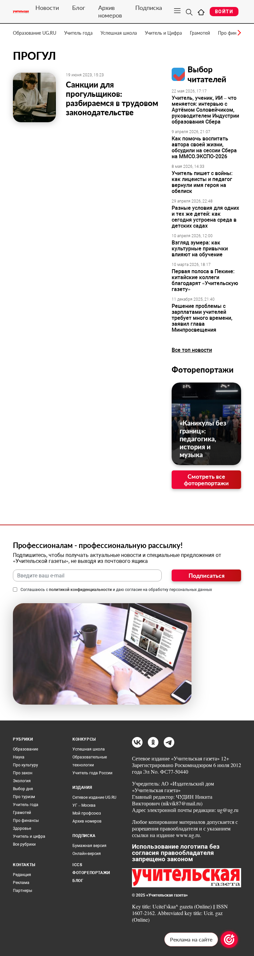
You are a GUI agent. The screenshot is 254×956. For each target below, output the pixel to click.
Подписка (148, 7)
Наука (18, 757)
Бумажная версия (89, 845)
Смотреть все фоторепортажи (206, 480)
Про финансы (26, 820)
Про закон (22, 773)
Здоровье (22, 828)
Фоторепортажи (202, 369)
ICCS (77, 865)
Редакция (22, 874)
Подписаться (207, 575)
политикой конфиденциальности (80, 589)
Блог (78, 7)
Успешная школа (119, 33)
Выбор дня (23, 789)
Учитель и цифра (29, 836)
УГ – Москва (84, 805)
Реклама (21, 882)
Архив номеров (110, 11)
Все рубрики (24, 844)
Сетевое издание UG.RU (94, 797)
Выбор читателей (207, 74)
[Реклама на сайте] (229, 939)
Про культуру (25, 765)
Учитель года (78, 33)
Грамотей (200, 33)
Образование (25, 749)
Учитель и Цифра (163, 33)
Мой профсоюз (86, 813)
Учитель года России (92, 773)
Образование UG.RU (34, 33)
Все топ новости (192, 350)
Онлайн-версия (86, 853)
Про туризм (24, 796)
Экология (22, 781)
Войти (224, 11)
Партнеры (22, 890)
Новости (47, 7)
